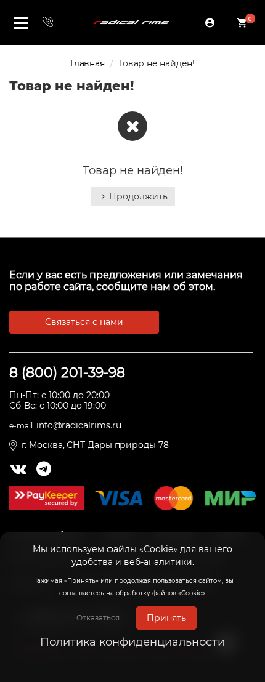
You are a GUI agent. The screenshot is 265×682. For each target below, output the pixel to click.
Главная (87, 63)
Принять (166, 618)
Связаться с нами (84, 321)
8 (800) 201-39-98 (67, 372)
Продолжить (138, 196)
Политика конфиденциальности (132, 642)
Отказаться (98, 617)
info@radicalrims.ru (78, 425)
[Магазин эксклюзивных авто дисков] (131, 22)
